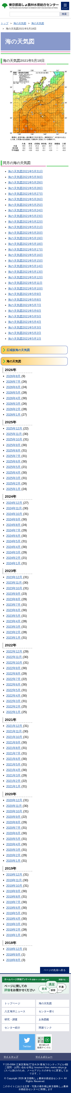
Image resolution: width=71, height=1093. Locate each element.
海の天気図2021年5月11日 (25, 282)
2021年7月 (13, 753)
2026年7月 (13, 381)
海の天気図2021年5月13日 (25, 271)
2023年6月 (13, 610)
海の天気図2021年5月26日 (25, 199)
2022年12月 (14, 651)
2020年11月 (14, 806)
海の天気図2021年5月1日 (24, 338)
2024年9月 (13, 519)
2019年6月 (13, 907)
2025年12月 (14, 428)
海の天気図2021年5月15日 (25, 260)
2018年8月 (13, 960)
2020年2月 (13, 855)
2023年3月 (13, 627)
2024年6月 (13, 536)
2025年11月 (14, 434)
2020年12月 (14, 800)
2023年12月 (14, 577)
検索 (64, 14)
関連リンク (45, 1027)
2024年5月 (13, 541)
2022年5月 (13, 690)
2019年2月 (13, 929)
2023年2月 (13, 632)
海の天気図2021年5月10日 (25, 288)
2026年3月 (13, 403)
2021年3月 (13, 775)
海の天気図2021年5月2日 (24, 333)
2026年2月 (13, 409)
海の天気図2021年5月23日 (25, 216)
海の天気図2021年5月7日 (24, 305)
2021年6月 (13, 759)
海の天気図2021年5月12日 (25, 277)
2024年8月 (13, 525)
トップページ (12, 1003)
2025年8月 (13, 450)
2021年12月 (14, 726)
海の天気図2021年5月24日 (25, 210)
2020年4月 (13, 844)
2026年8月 (13, 376)
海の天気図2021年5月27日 (25, 193)
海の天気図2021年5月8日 (24, 299)
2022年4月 (13, 695)
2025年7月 (13, 456)
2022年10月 (14, 662)
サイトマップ (11, 1056)
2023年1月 (13, 637)
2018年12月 (14, 949)
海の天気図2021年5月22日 (25, 221)
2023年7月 (13, 604)
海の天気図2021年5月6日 (24, 310)
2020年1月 (13, 860)
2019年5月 (13, 913)
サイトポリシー (44, 1056)
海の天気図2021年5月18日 (25, 243)
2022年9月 (13, 668)
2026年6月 (13, 387)
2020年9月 (13, 817)
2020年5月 (13, 839)
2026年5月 (13, 392)
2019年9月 (13, 891)
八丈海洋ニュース (15, 1011)
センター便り (46, 1011)
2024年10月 (14, 514)
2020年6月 (13, 833)
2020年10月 (14, 811)
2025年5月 (13, 467)
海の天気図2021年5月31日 (25, 171)
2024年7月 (13, 530)
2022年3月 (13, 701)
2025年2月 (13, 483)
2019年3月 (13, 924)
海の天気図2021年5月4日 (24, 321)
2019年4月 (13, 918)
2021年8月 (13, 748)
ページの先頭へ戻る (55, 970)
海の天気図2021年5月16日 (25, 255)
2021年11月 (14, 731)
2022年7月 (13, 679)
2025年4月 (13, 472)
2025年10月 (14, 439)
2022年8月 (13, 673)
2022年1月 (13, 712)
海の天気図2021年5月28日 (25, 188)
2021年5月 (13, 764)
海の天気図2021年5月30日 (25, 177)
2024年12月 (14, 503)
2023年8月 (13, 599)
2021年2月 (13, 781)
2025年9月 (13, 445)
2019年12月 (14, 874)
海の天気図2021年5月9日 (24, 294)
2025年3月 (13, 478)
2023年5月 (13, 616)
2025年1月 (13, 489)
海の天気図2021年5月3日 (24, 327)
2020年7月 (13, 827)
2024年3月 (13, 552)
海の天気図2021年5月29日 (25, 182)
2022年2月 (13, 706)
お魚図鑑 (44, 1019)
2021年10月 (14, 737)
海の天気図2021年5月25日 (25, 204)
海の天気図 (19, 23)
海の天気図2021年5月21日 (25, 227)
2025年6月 (13, 461)
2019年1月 (13, 935)
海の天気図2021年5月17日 (25, 249)
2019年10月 (14, 885)
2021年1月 (13, 786)
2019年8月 (13, 896)
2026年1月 (13, 414)
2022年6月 (13, 684)
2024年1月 (13, 563)
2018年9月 (13, 954)
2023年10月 (14, 588)
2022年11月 (14, 657)
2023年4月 (13, 621)
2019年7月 (13, 902)
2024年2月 (13, 558)
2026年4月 (13, 398)
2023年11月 (14, 582)
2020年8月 (13, 822)
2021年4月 (13, 770)
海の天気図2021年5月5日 (24, 316)
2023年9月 (13, 594)
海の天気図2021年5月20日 (25, 232)
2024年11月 (14, 508)
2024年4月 (13, 547)
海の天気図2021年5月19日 (25, 238)
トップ (4, 23)
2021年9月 (13, 742)
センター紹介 (12, 1027)
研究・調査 (11, 1019)
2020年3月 (13, 850)
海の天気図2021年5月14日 (25, 266)
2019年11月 (14, 880)
